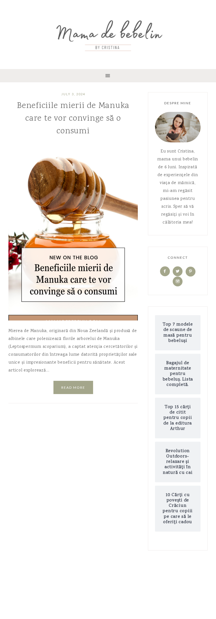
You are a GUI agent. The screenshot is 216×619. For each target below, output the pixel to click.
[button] (108, 75)
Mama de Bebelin (108, 34)
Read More (73, 387)
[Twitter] (177, 272)
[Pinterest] (190, 272)
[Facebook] (165, 272)
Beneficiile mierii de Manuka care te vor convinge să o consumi (73, 118)
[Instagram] (177, 281)
